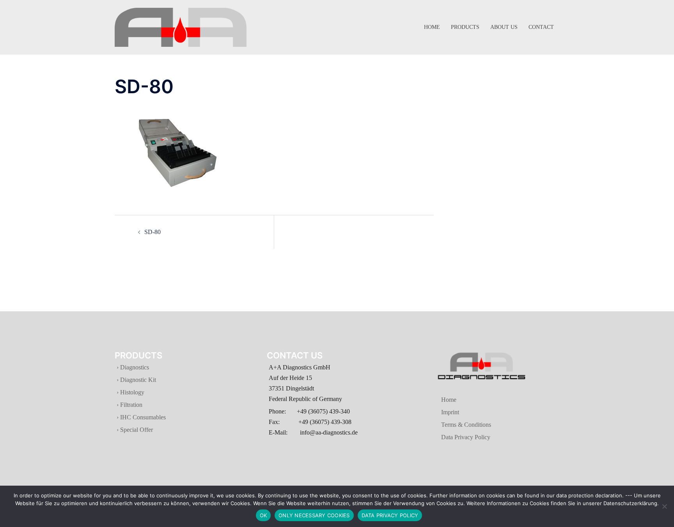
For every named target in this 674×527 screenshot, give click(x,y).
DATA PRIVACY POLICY (390, 515)
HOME (432, 27)
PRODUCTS (465, 27)
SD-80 (152, 232)
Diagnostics (134, 367)
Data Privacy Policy (455, 437)
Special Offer (136, 429)
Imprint (440, 412)
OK (263, 515)
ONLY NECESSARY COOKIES (314, 515)
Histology (131, 392)
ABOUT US (504, 27)
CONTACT (541, 27)
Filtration (130, 404)
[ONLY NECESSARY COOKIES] (664, 506)
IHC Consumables (142, 417)
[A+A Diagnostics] (181, 26)
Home (438, 399)
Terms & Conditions (456, 424)
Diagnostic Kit (137, 379)
